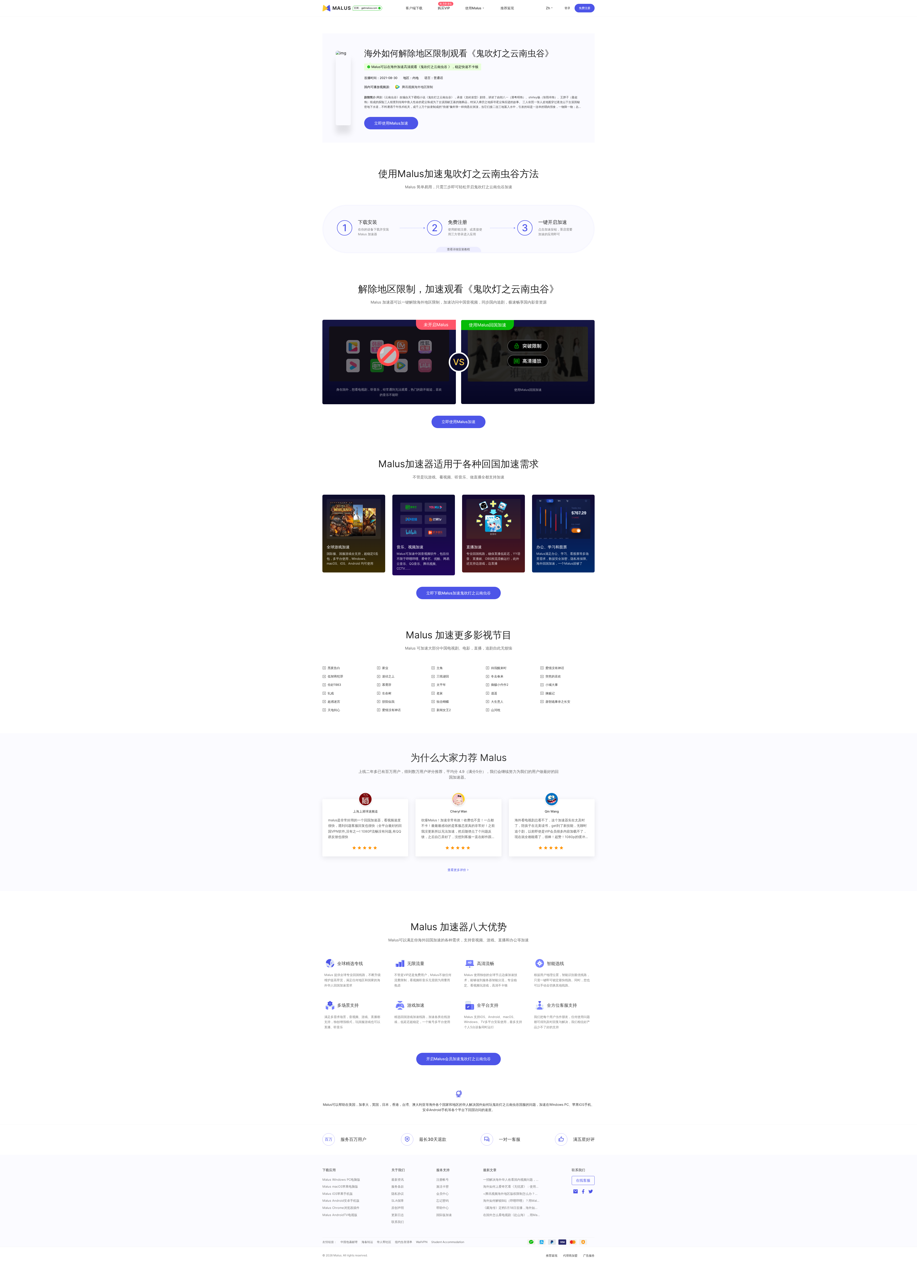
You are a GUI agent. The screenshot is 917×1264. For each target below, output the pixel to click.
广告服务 (589, 1255)
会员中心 (442, 1194)
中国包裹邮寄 (349, 1242)
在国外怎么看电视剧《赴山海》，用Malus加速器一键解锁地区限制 (511, 1215)
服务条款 (397, 1186)
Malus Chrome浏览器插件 (340, 1208)
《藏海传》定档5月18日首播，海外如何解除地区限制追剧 (511, 1208)
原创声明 (397, 1208)
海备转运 (367, 1242)
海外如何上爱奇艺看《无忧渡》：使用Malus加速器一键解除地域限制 (511, 1186)
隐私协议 (397, 1194)
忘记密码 (442, 1200)
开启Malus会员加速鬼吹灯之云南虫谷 (458, 1058)
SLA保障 (397, 1200)
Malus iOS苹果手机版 (337, 1194)
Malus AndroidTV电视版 (339, 1215)
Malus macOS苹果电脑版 (340, 1186)
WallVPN (421, 1242)
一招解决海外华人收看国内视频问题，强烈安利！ (511, 1179)
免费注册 (584, 8)
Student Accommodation (447, 1242)
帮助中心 (442, 1208)
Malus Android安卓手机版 (340, 1200)
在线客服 (583, 1180)
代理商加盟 (570, 1255)
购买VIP (445, 8)
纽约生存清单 (403, 1242)
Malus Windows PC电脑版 (341, 1179)
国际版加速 (444, 1215)
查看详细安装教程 (458, 249)
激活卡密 (442, 1186)
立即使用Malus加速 (391, 123)
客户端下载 (414, 8)
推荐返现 (507, 8)
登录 (567, 8)
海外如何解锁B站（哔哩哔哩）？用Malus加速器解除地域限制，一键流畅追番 (511, 1200)
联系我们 (397, 1222)
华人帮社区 (384, 1242)
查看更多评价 (457, 870)
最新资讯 (397, 1179)
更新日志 (397, 1215)
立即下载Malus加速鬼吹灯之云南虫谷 (458, 593)
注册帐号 (442, 1179)
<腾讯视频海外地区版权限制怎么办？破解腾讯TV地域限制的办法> (511, 1194)
